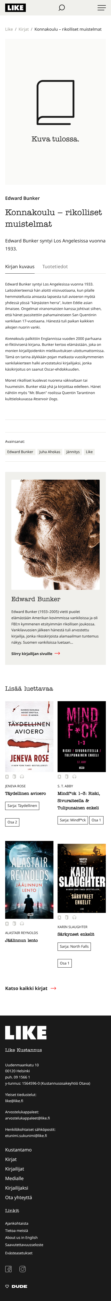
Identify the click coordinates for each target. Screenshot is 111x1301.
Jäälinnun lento (21, 941)
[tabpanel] (55, 347)
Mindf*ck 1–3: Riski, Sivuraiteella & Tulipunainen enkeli (79, 801)
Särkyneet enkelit (76, 935)
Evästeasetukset (19, 1253)
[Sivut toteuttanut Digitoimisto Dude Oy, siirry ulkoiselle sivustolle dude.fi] (16, 1287)
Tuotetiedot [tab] (55, 266)
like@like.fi (14, 1101)
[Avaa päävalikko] (102, 7)
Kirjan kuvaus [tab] (20, 266)
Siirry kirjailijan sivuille (32, 653)
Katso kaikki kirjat (26, 988)
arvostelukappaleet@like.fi (27, 1118)
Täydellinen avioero (25, 794)
